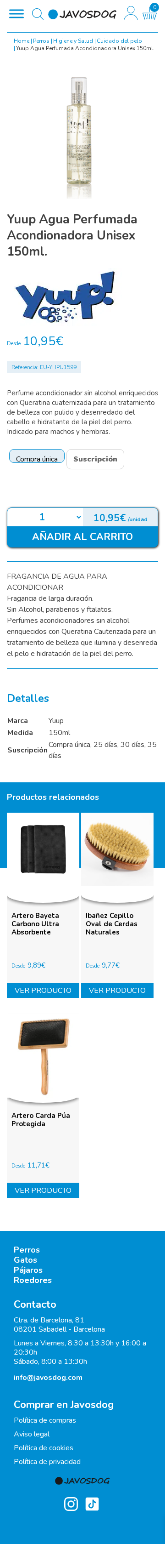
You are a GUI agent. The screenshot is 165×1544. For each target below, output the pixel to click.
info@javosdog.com (48, 1377)
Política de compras (45, 1420)
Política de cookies (43, 1448)
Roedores (33, 1280)
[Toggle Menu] (16, 13)
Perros (41, 41)
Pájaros (28, 1270)
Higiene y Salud (73, 41)
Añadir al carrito (82, 536)
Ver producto (43, 991)
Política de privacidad (47, 1462)
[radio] (37, 456)
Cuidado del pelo (119, 41)
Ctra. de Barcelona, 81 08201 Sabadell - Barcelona (59, 1325)
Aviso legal (32, 1434)
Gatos (25, 1259)
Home (21, 41)
